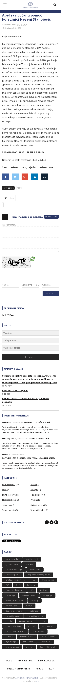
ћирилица (8, 314)
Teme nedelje (8, 510)
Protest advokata (13, 626)
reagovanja (7, 505)
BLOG (9, 660)
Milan (5, 422)
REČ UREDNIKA (25, 660)
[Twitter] (15, 176)
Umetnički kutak (37, 510)
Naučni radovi (36, 494)
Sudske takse (38, 631)
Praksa (33, 500)
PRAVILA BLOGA (46, 660)
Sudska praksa (37, 505)
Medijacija (47, 595)
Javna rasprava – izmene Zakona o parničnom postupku (25, 400)
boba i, (5, 454)
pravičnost (45, 642)
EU (34, 580)
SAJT (51, 668)
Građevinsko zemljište (15, 580)
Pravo (42, 621)
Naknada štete (12, 605)
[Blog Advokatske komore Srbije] (30, 4)
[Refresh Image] (32, 258)
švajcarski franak (47, 647)
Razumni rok (47, 626)
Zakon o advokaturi (14, 590)
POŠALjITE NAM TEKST (18, 668)
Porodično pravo (35, 616)
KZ (32, 590)
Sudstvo (9, 637)
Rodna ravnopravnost (15, 631)
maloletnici (28, 642)
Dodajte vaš (51, 216)
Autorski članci (8, 484)
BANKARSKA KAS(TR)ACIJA (15, 390)
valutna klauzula (48, 637)
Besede (33, 484)
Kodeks (43, 590)
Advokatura (35, 569)
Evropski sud (48, 580)
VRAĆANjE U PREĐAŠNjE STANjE (37, 422)
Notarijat (34, 611)
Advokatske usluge (14, 569)
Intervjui (34, 489)
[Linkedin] (34, 176)
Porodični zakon (13, 616)
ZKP (7, 585)
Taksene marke (27, 637)
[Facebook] (5, 176)
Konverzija (10, 595)
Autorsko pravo (13, 574)
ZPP (18, 585)
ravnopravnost (12, 647)
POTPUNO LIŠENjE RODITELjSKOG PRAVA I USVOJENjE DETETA (28, 458)
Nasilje (29, 605)
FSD (37, 681)
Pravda (9, 621)
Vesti (19, 188)
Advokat (29, 564)
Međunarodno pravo (15, 600)
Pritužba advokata (40, 438)
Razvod (31, 626)
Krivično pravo (29, 595)
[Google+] (25, 176)
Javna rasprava (9, 494)
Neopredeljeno (9, 500)
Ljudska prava (12, 564)
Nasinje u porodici (14, 611)
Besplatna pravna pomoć (38, 574)
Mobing (34, 600)
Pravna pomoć (25, 621)
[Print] (44, 176)
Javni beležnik (32, 559)
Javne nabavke (12, 559)
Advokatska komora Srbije (26, 678)
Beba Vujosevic (9, 438)
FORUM (39, 668)
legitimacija (11, 642)
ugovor (29, 647)
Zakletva (31, 585)
